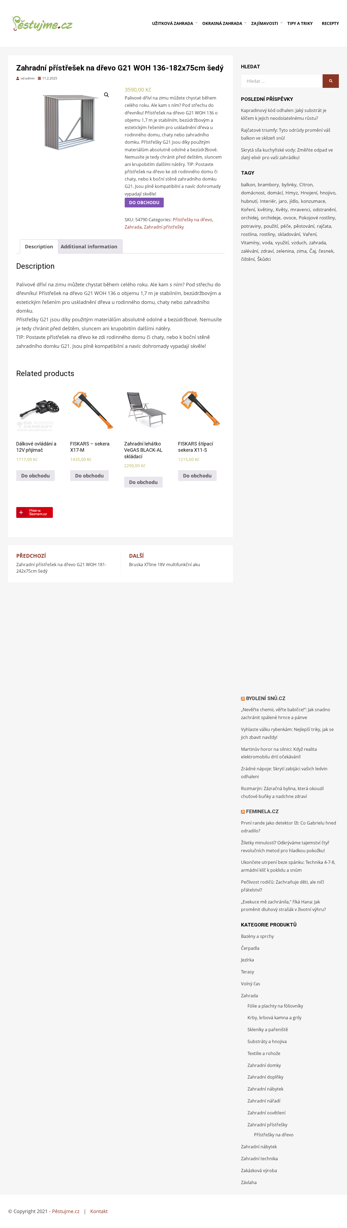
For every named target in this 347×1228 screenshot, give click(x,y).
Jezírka (247, 960)
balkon (248, 184)
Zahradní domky (264, 1065)
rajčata (324, 226)
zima (302, 251)
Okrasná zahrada (222, 23)
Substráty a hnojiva (267, 1041)
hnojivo (327, 193)
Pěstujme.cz (65, 1211)
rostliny (267, 234)
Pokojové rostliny (317, 217)
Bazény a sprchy (257, 936)
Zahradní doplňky (265, 1077)
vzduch (298, 242)
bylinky (289, 184)
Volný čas (250, 984)
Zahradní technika (259, 1159)
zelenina (285, 251)
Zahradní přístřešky (164, 227)
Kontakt (99, 1211)
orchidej (249, 217)
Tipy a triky (300, 23)
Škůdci (264, 259)
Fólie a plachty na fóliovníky (275, 1006)
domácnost (253, 193)
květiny (265, 209)
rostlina (249, 234)
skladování (289, 234)
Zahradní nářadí (264, 1101)
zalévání (249, 251)
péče (286, 226)
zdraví (267, 251)
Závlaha (249, 1182)
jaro (283, 201)
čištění (248, 259)
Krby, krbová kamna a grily (274, 1018)
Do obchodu (144, 203)
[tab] (39, 246)
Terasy (247, 972)
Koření (248, 209)
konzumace (313, 201)
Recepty (330, 23)
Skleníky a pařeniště (268, 1030)
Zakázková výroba (259, 1171)
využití (282, 242)
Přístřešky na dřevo (192, 220)
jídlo (294, 201)
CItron (306, 184)
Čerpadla (250, 948)
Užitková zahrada (172, 23)
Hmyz (291, 193)
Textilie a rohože (264, 1053)
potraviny (251, 226)
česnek (326, 251)
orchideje (271, 217)
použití (271, 226)
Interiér (268, 201)
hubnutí (249, 201)
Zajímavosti (264, 23)
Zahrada (133, 227)
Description (39, 246)
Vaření (309, 234)
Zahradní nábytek (265, 1089)
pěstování (304, 226)
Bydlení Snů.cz (265, 698)
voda (267, 242)
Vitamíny (250, 242)
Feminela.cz (262, 811)
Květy (282, 209)
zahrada (317, 242)
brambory (268, 184)
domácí (275, 193)
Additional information (89, 246)
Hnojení (309, 193)
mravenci (300, 209)
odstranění (324, 209)
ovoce (289, 217)
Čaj (312, 251)
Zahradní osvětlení (266, 1113)
